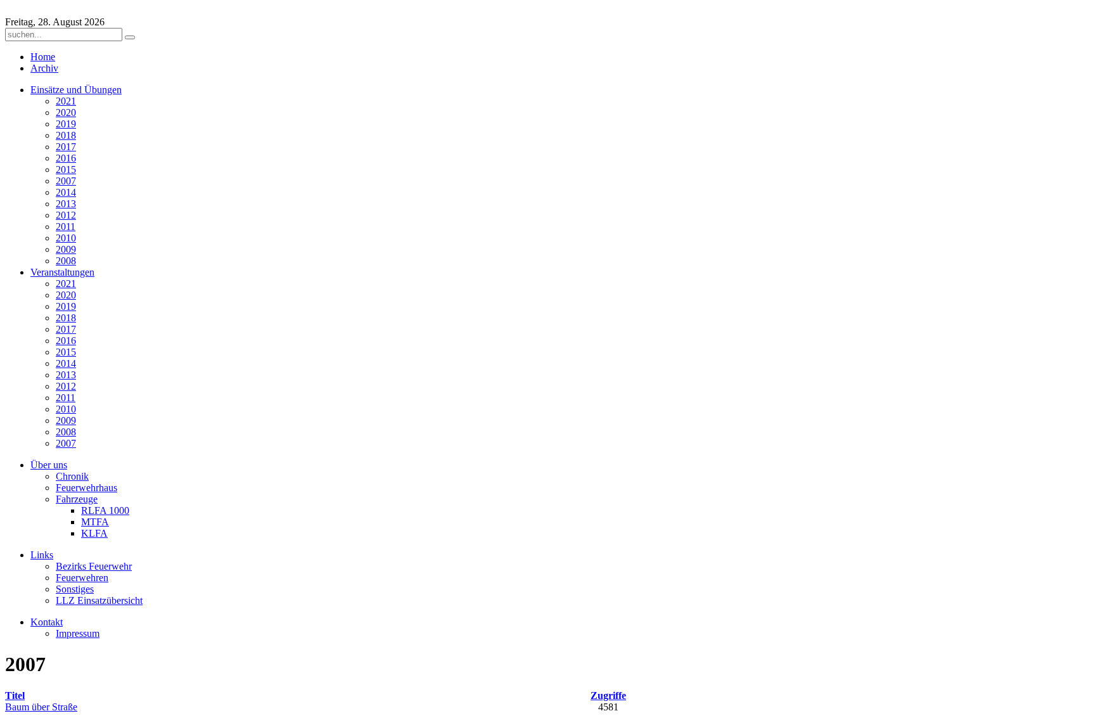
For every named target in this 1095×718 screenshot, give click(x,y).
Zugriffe (608, 695)
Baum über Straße (41, 707)
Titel (15, 695)
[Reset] (130, 37)
